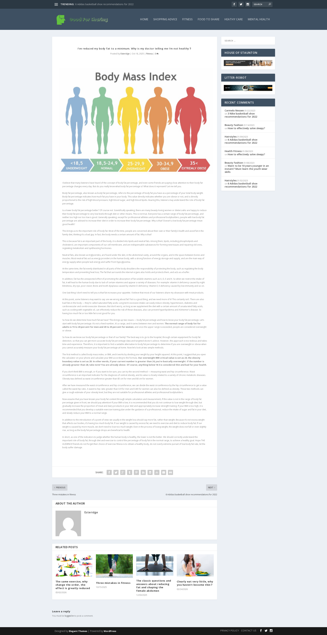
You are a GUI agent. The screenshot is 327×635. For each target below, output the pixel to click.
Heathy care (233, 19)
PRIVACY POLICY (229, 630)
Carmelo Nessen (234, 110)
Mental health (259, 19)
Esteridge (125, 53)
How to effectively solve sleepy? (246, 128)
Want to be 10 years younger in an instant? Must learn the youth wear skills (247, 169)
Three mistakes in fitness (113, 583)
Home (144, 19)
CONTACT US (248, 630)
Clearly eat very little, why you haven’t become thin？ (195, 583)
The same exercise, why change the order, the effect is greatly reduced (73, 585)
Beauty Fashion (234, 125)
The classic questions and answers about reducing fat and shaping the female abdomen (153, 585)
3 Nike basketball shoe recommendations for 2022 (241, 115)
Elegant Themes (78, 631)
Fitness (187, 19)
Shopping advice (165, 19)
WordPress (110, 631)
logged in (69, 615)
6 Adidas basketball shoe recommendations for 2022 (104, 4)
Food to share (208, 19)
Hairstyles (231, 136)
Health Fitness (233, 151)
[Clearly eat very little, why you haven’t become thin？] (195, 565)
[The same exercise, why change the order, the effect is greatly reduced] (74, 565)
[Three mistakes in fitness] (114, 566)
